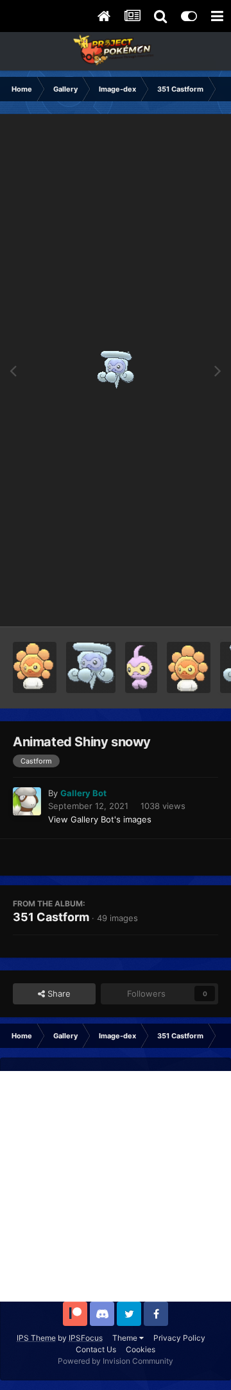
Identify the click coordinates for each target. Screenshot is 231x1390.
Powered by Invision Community (115, 1361)
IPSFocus (86, 1338)
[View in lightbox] (115, 370)
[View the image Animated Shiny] (141, 667)
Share (58, 993)
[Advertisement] (115, 1186)
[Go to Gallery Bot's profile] (27, 801)
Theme (125, 1338)
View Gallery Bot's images (99, 819)
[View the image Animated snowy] (90, 667)
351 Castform (51, 917)
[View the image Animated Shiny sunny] (188, 667)
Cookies (140, 1349)
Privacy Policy (179, 1338)
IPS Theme (36, 1338)
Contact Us (96, 1349)
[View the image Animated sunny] (34, 667)
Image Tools (178, 603)
